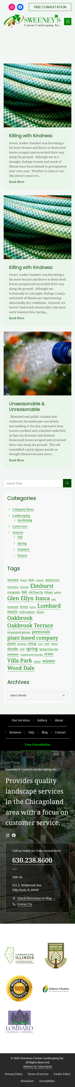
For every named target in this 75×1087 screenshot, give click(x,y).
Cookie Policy (62, 1074)
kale (54, 599)
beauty (23, 580)
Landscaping (21, 515)
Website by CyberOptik (37, 1066)
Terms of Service (38, 1074)
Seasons (17, 532)
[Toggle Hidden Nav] (67, 21)
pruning (21, 643)
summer (13, 654)
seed (46, 643)
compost (40, 580)
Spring (22, 543)
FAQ (31, 732)
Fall (19, 537)
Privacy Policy (14, 1074)
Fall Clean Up (36, 592)
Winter (22, 555)
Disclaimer (27, 1081)
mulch (12, 611)
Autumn (13, 580)
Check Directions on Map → (36, 898)
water (37, 661)
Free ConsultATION (50, 7)
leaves (33, 606)
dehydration (52, 580)
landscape (12, 606)
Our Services (21, 720)
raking (31, 643)
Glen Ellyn (20, 598)
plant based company (32, 637)
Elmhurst (42, 585)
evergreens (13, 592)
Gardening (24, 520)
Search (67, 483)
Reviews (15, 732)
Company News (23, 509)
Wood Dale (20, 667)
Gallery (42, 720)
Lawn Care (19, 526)
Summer (23, 549)
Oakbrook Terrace (30, 625)
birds (31, 580)
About (59, 720)
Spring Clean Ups (48, 649)
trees (48, 653)
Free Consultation (37, 744)
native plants (27, 611)
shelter (54, 643)
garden (57, 592)
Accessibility (47, 1081)
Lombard (49, 605)
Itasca (42, 598)
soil (22, 649)
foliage (49, 592)
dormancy (12, 586)
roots (40, 643)
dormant (24, 587)
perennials (41, 631)
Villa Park (19, 660)
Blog (45, 732)
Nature (40, 611)
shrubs (12, 649)
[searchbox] (33, 483)
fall (24, 592)
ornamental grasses (18, 632)
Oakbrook (20, 618)
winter (48, 660)
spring (32, 648)
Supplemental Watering (32, 654)
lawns (24, 607)
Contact (60, 732)
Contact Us (24, 904)
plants (11, 643)
